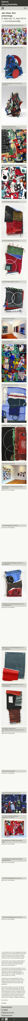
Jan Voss (3, 1003)
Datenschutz (7, 1013)
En (25, 8)
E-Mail (4, 1010)
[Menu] (2, 8)
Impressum (6, 1015)
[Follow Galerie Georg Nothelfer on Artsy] (6, 1019)
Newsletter (6, 1007)
